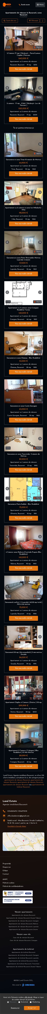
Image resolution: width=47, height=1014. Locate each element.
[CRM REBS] (28, 985)
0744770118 (22, 811)
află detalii (28, 997)
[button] (42, 21)
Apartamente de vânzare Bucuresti (23, 915)
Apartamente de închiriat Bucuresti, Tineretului (23, 964)
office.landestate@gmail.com (18, 816)
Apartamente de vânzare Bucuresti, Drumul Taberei (23, 918)
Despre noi (7, 867)
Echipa (5, 871)
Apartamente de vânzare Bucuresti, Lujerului (24, 926)
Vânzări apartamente (23, 912)
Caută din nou (10, 20)
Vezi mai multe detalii (23, 69)
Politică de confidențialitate (13, 886)
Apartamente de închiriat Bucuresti (23, 952)
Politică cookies (8, 883)
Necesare (13, 1002)
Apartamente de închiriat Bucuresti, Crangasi (23, 955)
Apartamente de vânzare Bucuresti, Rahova (23, 924)
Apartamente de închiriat (23, 949)
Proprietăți (7, 864)
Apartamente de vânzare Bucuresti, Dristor (23, 929)
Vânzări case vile (23, 934)
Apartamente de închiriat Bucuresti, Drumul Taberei (23, 966)
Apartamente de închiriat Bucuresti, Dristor (23, 961)
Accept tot (32, 1008)
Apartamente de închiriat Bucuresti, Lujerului (23, 958)
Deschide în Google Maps (16, 826)
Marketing (36, 1002)
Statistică (24, 1002)
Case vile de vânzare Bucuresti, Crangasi (23, 940)
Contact (6, 874)
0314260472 (12, 811)
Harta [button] (38, 47)
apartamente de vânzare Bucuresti (17, 780)
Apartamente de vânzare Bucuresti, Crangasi (23, 921)
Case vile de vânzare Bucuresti (23, 937)
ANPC (5, 879)
